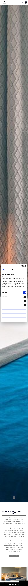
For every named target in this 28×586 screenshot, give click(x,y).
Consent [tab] (5, 269)
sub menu (7, 506)
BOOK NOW (14, 555)
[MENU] (26, 2)
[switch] (24, 297)
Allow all (14, 311)
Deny (14, 319)
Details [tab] (14, 269)
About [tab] (22, 269)
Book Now (14, 584)
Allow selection (14, 315)
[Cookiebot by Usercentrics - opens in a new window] (20, 266)
